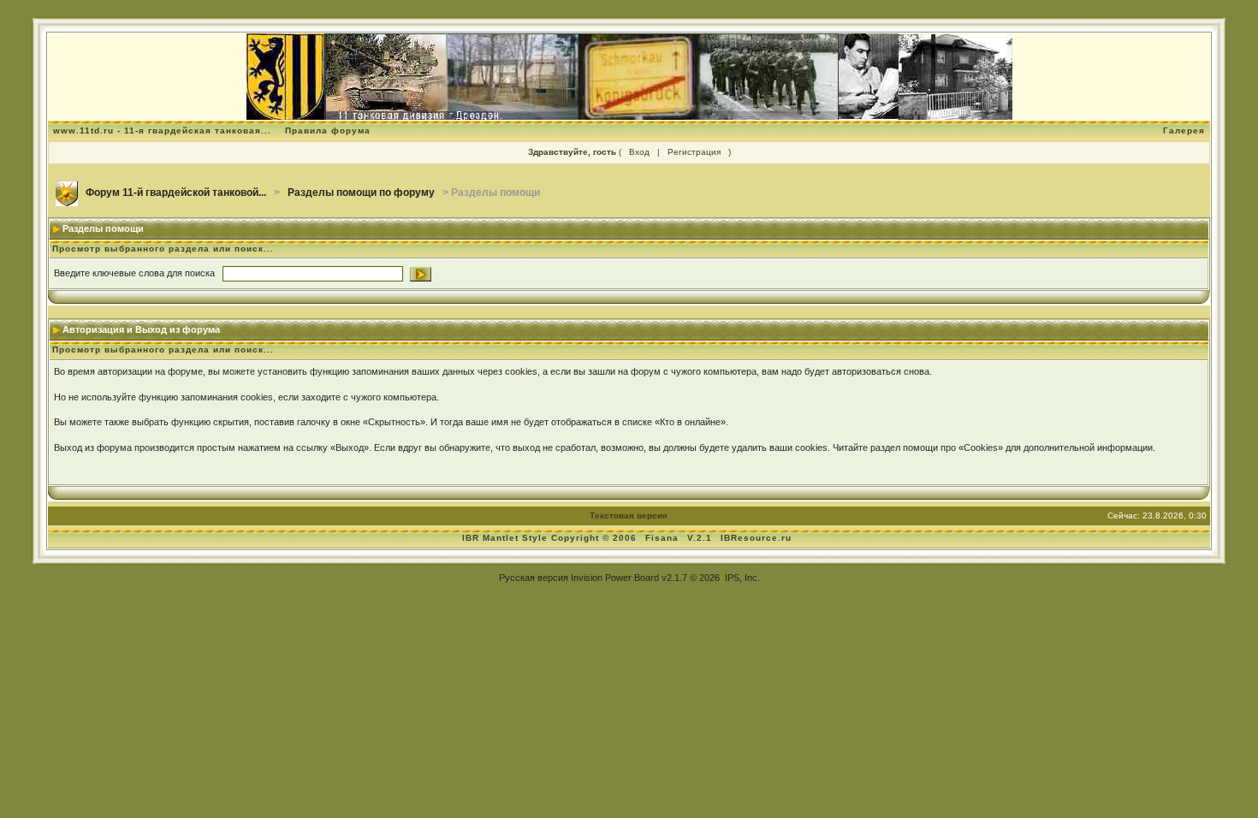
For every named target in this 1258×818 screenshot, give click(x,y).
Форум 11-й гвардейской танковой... (176, 193)
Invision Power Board (615, 577)
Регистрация (694, 152)
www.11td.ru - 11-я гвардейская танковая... (162, 130)
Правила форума (328, 130)
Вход (639, 152)
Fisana (663, 537)
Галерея (1184, 130)
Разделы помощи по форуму (361, 193)
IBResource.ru (756, 537)
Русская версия (533, 577)
